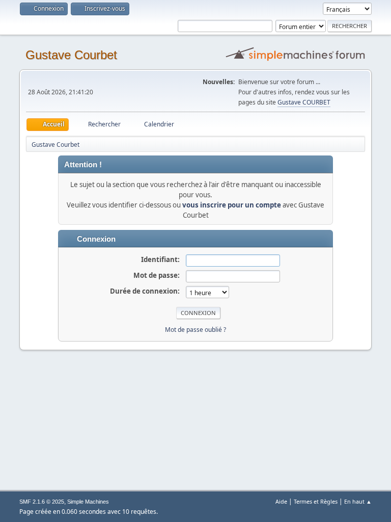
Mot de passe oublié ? (195, 329)
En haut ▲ (358, 501)
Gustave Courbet (71, 55)
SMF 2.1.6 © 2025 (41, 502)
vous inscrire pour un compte (231, 205)
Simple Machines (88, 502)
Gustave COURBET (303, 102)
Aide (281, 501)
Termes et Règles (316, 501)
